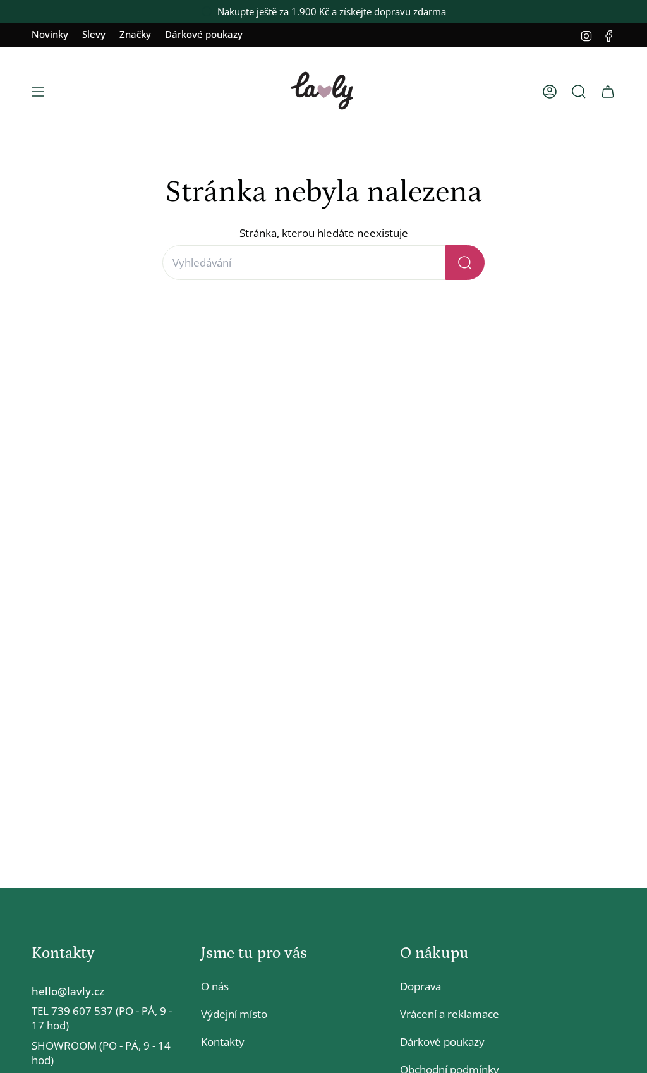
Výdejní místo (234, 1014)
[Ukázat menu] (38, 92)
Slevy (94, 34)
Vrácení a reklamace (449, 1014)
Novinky (50, 34)
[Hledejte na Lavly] (465, 262)
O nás (215, 986)
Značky (135, 34)
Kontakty (223, 1041)
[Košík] (607, 92)
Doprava (420, 986)
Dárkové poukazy (204, 34)
